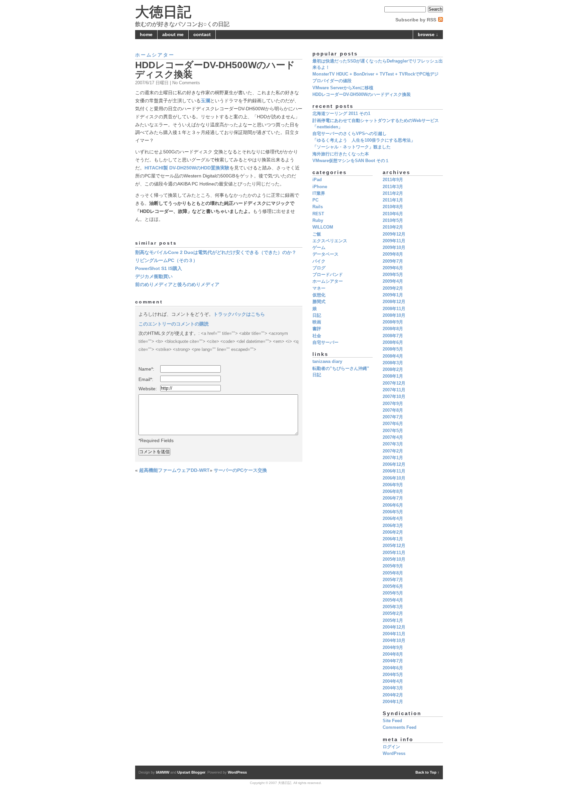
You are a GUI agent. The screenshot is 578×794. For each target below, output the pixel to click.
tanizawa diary (327, 361)
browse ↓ (428, 34)
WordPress (394, 753)
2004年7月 (393, 661)
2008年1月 (393, 376)
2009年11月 (394, 241)
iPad (317, 179)
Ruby (317, 220)
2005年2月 (393, 613)
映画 (316, 322)
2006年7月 (393, 498)
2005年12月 (394, 545)
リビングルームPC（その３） (166, 260)
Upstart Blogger (191, 772)
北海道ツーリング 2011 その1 (341, 113)
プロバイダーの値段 (332, 81)
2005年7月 (393, 579)
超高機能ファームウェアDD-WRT (174, 470)
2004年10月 (394, 640)
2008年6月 (393, 342)
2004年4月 (393, 681)
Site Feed (392, 720)
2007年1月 (393, 457)
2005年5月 (393, 593)
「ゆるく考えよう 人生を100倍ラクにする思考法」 (363, 140)
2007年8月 (393, 410)
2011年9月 (393, 179)
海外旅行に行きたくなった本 (340, 154)
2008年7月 (393, 336)
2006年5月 (393, 512)
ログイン (391, 747)
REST (318, 214)
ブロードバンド (327, 274)
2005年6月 (393, 586)
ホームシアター (155, 54)
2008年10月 (394, 315)
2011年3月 (393, 186)
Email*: (145, 379)
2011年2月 (393, 193)
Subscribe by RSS (415, 19)
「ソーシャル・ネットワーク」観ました (351, 147)
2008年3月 (393, 363)
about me (173, 34)
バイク (318, 261)
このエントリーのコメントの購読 (173, 323)
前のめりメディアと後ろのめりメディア (177, 284)
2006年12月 (394, 464)
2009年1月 (393, 295)
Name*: (146, 369)
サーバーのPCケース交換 (240, 470)
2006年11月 (394, 471)
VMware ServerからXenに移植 (342, 88)
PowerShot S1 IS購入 (158, 268)
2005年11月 (394, 552)
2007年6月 (393, 423)
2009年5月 (393, 274)
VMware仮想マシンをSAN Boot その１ (350, 160)
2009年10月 (394, 247)
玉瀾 (205, 100)
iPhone (319, 186)
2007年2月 (393, 451)
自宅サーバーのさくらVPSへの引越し (349, 133)
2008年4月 (393, 356)
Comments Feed (399, 727)
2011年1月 (393, 200)
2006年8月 (393, 491)
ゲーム (318, 247)
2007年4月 (393, 437)
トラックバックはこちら (239, 314)
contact (202, 34)
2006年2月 (393, 532)
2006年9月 (393, 485)
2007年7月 (393, 417)
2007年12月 (394, 383)
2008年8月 (393, 328)
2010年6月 (393, 214)
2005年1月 (393, 620)
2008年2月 (393, 369)
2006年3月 (393, 525)
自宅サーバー (325, 342)
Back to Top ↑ (427, 772)
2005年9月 (393, 566)
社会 (316, 336)
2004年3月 (393, 688)
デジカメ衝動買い (154, 276)
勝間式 (318, 301)
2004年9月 (393, 647)
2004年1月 (393, 701)
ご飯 (316, 234)
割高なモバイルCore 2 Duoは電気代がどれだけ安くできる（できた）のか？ (215, 252)
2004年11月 (394, 634)
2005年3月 (393, 607)
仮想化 (318, 295)
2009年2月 (393, 288)
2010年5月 (393, 220)
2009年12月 (394, 234)
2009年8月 (393, 254)
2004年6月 (393, 668)
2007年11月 (394, 390)
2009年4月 (393, 281)
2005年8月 (393, 573)
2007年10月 (394, 396)
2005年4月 (393, 600)
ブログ (318, 268)
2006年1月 (393, 539)
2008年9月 (393, 322)
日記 (316, 315)
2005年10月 (394, 559)
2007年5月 (393, 430)
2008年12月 (394, 301)
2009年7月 (393, 261)
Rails (317, 207)
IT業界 (318, 193)
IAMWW (162, 772)
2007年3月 (393, 444)
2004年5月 (393, 674)
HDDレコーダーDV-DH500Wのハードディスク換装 (361, 94)
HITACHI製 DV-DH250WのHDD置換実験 (186, 167)
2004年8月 (393, 654)
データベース (325, 254)
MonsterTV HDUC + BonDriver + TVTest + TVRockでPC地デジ (375, 74)
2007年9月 (393, 403)
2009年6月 (393, 268)
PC (315, 200)
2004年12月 (394, 627)
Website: (147, 388)
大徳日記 (163, 12)
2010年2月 (393, 227)
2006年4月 (393, 518)
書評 (316, 328)
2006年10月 (394, 478)
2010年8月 (393, 207)
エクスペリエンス (329, 241)
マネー (318, 288)
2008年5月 (393, 349)
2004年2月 (393, 695)
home (146, 34)
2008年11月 (394, 308)
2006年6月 (393, 505)
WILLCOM (322, 227)
